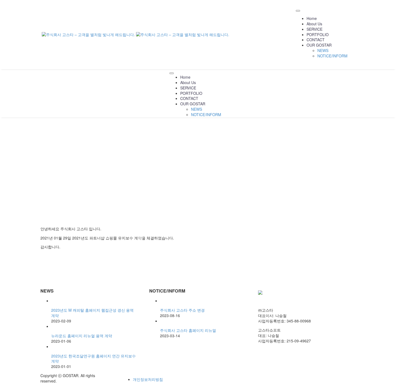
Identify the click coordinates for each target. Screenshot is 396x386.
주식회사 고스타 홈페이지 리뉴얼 (188, 330)
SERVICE (314, 29)
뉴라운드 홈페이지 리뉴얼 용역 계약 (81, 335)
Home (312, 18)
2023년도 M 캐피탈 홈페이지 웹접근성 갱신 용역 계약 (92, 312)
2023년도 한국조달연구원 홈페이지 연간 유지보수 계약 (93, 358)
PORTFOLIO (318, 34)
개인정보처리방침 (148, 379)
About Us (314, 23)
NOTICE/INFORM (332, 55)
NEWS (322, 50)
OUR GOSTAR (319, 45)
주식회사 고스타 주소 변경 (182, 310)
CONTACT (316, 39)
